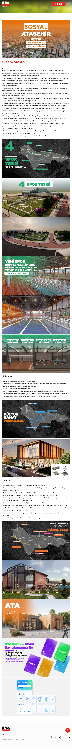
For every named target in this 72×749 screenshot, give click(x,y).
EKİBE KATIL (59, 4)
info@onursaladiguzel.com (10, 735)
